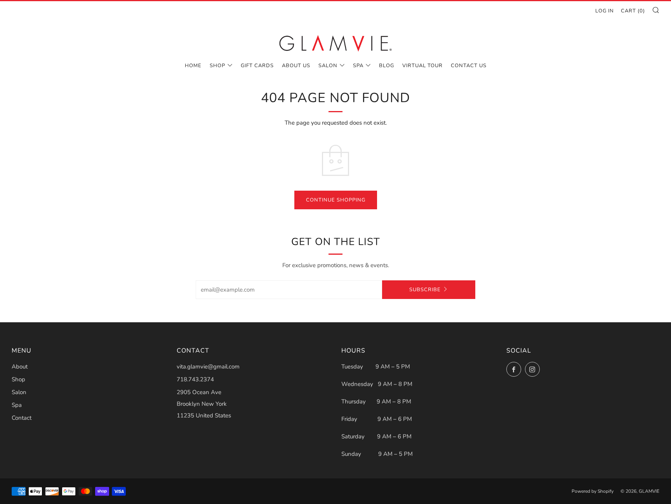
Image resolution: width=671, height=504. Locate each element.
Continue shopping (335, 199)
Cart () (633, 10)
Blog (386, 65)
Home (193, 65)
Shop (217, 65)
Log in (604, 10)
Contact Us (469, 65)
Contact (21, 418)
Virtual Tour (422, 65)
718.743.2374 (195, 379)
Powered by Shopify (593, 491)
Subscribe (425, 289)
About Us (296, 65)
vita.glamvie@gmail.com (208, 366)
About (20, 366)
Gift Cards (257, 65)
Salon (327, 65)
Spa (358, 65)
